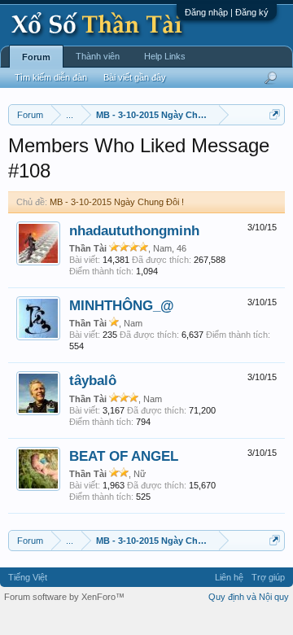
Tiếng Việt (27, 577)
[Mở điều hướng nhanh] (274, 114)
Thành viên (98, 56)
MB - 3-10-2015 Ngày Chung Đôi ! (117, 202)
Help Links (165, 56)
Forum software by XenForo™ (64, 597)
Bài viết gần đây (134, 77)
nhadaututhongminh (134, 230)
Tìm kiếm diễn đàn (51, 77)
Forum (36, 57)
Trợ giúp (268, 577)
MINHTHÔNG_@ (121, 305)
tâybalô (92, 380)
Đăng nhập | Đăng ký (227, 12)
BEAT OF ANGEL (123, 456)
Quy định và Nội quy (248, 597)
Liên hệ (229, 577)
